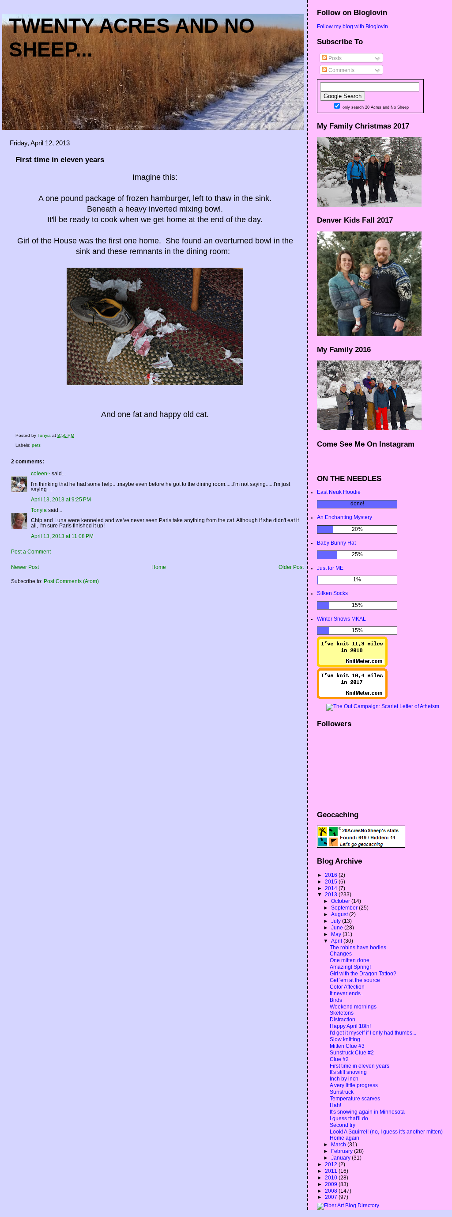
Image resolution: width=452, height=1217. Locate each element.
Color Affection (347, 987)
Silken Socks (332, 593)
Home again (344, 1138)
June (337, 927)
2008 (332, 1191)
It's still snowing (348, 1072)
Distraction (342, 1019)
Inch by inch (344, 1078)
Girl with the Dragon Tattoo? (363, 973)
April (337, 941)
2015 (332, 881)
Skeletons (342, 1013)
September (345, 907)
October (341, 901)
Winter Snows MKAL (341, 619)
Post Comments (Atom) (71, 581)
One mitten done (349, 960)
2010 (332, 1177)
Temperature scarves (355, 1098)
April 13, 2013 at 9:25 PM (61, 499)
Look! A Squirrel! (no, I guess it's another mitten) (386, 1131)
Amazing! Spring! (350, 967)
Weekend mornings (353, 1006)
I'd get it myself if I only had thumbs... (373, 1032)
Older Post (291, 567)
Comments (340, 70)
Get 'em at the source (355, 980)
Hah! (335, 1105)
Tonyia (39, 510)
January (341, 1157)
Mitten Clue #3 (347, 1046)
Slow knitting (345, 1039)
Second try (342, 1125)
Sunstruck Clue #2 (352, 1052)
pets (36, 445)
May (337, 934)
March (339, 1144)
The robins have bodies (358, 947)
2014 (332, 888)
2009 (332, 1184)
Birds (336, 1000)
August (340, 914)
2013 (332, 894)
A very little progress (354, 1085)
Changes (341, 953)
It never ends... (347, 993)
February (342, 1151)
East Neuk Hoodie (339, 492)
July (336, 921)
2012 (332, 1164)
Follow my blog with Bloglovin (352, 26)
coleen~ (40, 473)
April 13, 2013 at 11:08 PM (62, 536)
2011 (332, 1171)
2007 (332, 1197)
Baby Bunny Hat (336, 543)
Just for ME (330, 568)
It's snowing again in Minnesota (367, 1112)
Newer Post (25, 567)
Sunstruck (342, 1092)
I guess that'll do (349, 1118)
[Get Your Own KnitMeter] (352, 665)
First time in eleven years (359, 1066)
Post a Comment (31, 551)
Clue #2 (339, 1059)
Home (158, 567)
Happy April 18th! (350, 1026)
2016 (332, 875)
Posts (334, 58)
